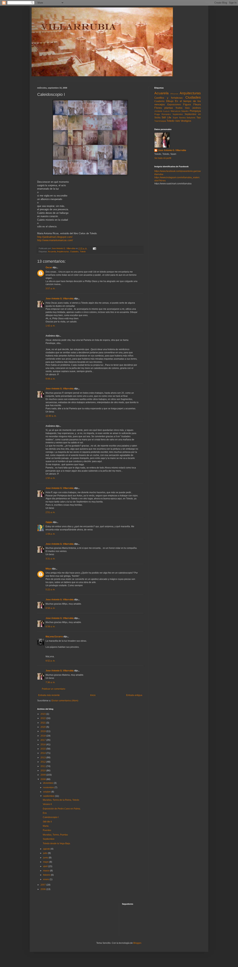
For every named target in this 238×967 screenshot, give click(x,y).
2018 (43, 735)
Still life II (47, 821)
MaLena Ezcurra (54, 636)
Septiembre (48, 839)
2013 (43, 757)
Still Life (166, 117)
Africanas (174, 94)
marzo (46, 870)
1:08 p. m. (50, 534)
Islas (187, 108)
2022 (43, 718)
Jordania (158, 111)
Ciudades (74, 251)
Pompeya (195, 110)
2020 (43, 727)
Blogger (137, 943)
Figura (187, 104)
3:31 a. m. (50, 558)
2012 (43, 762)
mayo (46, 862)
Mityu (48, 568)
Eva (45, 813)
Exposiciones (174, 104)
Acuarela (52, 251)
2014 (43, 753)
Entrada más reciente (49, 695)
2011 (43, 766)
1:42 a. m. (50, 325)
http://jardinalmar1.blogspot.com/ (55, 237)
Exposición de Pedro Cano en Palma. (62, 808)
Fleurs (197, 104)
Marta (46, 826)
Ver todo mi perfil (162, 158)
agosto (47, 849)
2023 (43, 714)
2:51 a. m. (50, 512)
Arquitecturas (63, 251)
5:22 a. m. (50, 589)
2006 (43, 889)
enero (46, 879)
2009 (43, 775)
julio (45, 853)
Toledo (83, 251)
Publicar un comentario (53, 689)
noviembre (48, 787)
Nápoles (185, 111)
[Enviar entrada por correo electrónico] (94, 248)
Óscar (49, 267)
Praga (157, 114)
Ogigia (49, 522)
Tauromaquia (160, 121)
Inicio (93, 695)
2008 (43, 779)
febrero (47, 875)
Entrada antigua (134, 695)
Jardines (196, 108)
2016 (43, 744)
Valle (177, 121)
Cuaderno (159, 101)
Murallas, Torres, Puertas (55, 834)
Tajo (199, 117)
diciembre (48, 783)
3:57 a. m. (50, 288)
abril (45, 866)
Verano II (47, 804)
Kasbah (166, 111)
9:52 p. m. (50, 660)
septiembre (49, 796)
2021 (43, 722)
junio (46, 857)
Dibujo (169, 101)
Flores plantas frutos (168, 107)
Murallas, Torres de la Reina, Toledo (61, 800)
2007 (43, 884)
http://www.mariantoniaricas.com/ (55, 240)
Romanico (166, 114)
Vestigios (186, 120)
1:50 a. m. (50, 478)
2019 (43, 731)
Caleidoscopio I (51, 817)
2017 (43, 740)
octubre (47, 791)
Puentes (47, 830)
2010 (43, 770)
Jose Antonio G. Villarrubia (60, 298)
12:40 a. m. (51, 416)
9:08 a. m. (50, 378)
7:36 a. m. (50, 682)
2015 (43, 748)
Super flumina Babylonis (184, 117)
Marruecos (176, 111)
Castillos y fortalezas (168, 97)
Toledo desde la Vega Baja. (56, 843)
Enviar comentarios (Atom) (65, 700)
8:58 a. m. (50, 608)
